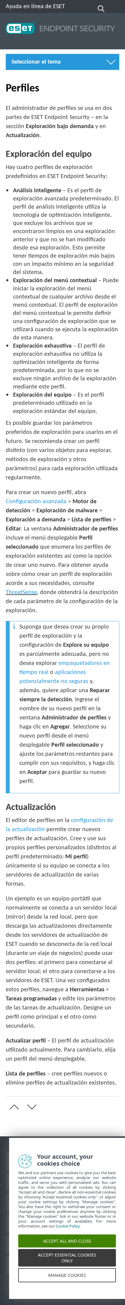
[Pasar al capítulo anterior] (13, 1107)
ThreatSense (21, 593)
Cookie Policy (67, 1232)
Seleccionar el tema (36, 62)
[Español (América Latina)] (115, 8)
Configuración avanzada (36, 502)
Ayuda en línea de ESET (35, 7)
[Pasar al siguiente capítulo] (30, 1107)
